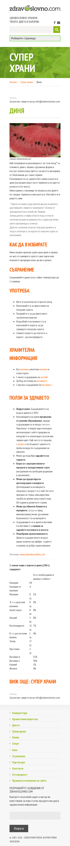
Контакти (17, 768)
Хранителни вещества (25, 719)
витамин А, (42, 381)
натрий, (44, 377)
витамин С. (47, 384)
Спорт (15, 743)
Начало (13, 82)
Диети (16, 725)
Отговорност (20, 774)
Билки (15, 737)
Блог (15, 750)
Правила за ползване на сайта (29, 780)
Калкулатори (19, 713)
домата (22, 444)
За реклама (18, 756)
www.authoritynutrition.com (32, 554)
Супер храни (27, 82)
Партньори (18, 762)
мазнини (24, 369)
